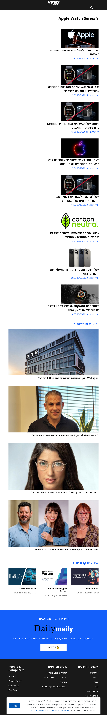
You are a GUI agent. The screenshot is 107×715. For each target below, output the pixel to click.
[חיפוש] (91, 8)
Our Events (13, 690)
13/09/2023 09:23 (79, 277)
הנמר (96, 686)
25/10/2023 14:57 (79, 241)
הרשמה (52, 647)
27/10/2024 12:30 (79, 58)
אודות (96, 682)
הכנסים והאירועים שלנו (57, 673)
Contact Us (13, 685)
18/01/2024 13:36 (79, 95)
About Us (13, 676)
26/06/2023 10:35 (79, 314)
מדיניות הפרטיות (92, 695)
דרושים (96, 677)
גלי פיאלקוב (94, 132)
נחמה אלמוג (94, 59)
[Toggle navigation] (95, 2)
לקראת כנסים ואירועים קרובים (54, 686)
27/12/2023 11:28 (79, 204)
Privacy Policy (15, 681)
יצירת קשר (94, 673)
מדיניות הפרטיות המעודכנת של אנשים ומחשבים (50, 710)
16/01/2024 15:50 (79, 131)
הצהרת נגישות (93, 691)
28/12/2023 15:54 (79, 168)
